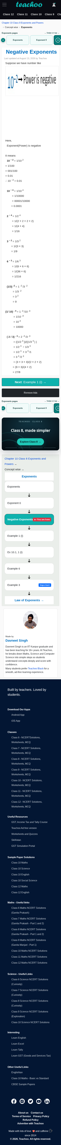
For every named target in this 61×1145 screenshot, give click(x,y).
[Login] (53, 4)
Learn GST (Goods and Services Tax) (31, 1055)
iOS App (15, 721)
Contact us (37, 1112)
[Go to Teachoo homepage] (29, 5)
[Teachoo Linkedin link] (47, 1101)
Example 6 (13, 568)
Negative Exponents (28, 519)
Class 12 (8, 14)
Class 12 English (20, 892)
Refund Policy (30, 1120)
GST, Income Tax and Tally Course (29, 822)
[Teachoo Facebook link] (14, 1101)
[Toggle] (5, 4)
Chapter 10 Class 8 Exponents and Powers (23, 22)
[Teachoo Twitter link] (31, 1101)
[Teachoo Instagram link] (22, 1101)
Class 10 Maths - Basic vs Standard (30, 1078)
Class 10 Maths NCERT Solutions (29, 951)
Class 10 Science (20, 868)
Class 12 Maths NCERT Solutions (29, 962)
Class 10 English (20, 874)
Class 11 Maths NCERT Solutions (29, 957)
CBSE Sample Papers (23, 1084)
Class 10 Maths (19, 862)
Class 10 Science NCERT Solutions (30, 1022)
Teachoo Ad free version (24, 828)
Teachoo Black (36, 668)
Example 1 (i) (15, 535)
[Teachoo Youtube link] (39, 1101)
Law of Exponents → (29, 600)
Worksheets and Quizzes (24, 834)
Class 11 (22, 14)
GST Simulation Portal (23, 846)
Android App (17, 715)
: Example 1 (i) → (30, 382)
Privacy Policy (41, 1116)
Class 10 (36, 14)
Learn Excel (17, 1044)
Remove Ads (30, 392)
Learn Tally (17, 1049)
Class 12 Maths (19, 886)
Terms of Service (21, 1116)
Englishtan (17, 1072)
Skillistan (16, 840)
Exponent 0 (14, 503)
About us (23, 1112)
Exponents (13, 486)
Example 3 (28, 585)
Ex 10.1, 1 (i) (15, 552)
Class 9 (49, 14)
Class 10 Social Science (24, 880)
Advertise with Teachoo (30, 1123)
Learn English (18, 1038)
